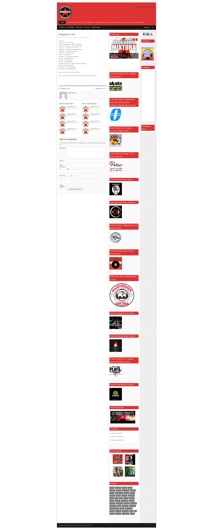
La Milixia (132, 498)
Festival (118, 495)
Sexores (112, 513)
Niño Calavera (128, 508)
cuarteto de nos (118, 493)
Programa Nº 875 (71, 114)
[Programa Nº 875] (62, 116)
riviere (131, 511)
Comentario (63, 148)
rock (135, 511)
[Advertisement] (147, 96)
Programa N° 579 (65, 88)
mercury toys (132, 505)
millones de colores (114, 508)
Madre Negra (133, 503)
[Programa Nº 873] (62, 131)
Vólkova (132, 513)
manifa (119, 505)
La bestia (126, 498)
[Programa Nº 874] (62, 124)
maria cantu (125, 505)
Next (136, 39)
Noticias (87, 27)
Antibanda (124, 487)
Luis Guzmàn (120, 503)
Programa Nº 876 (71, 106)
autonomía (112, 490)
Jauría (116, 498)
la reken (112, 500)
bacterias (118, 490)
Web (68, 169)
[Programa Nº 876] (62, 109)
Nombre (62, 161)
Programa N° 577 (100, 88)
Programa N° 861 (81, 22)
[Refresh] (72, 175)
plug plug (112, 511)
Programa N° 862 (71, 22)
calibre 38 (133, 490)
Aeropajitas (117, 487)
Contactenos (95, 27)
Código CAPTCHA (62, 186)
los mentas (131, 500)
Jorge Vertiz (70, 37)
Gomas (111, 498)
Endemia (132, 493)
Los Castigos (124, 500)
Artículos (79, 27)
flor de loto (124, 495)
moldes (122, 508)
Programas (70, 27)
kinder (120, 498)
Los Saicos (112, 503)
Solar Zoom (118, 513)
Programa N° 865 (101, 22)
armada (130, 487)
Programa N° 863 (110, 22)
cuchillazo (126, 493)
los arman (117, 500)
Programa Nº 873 (71, 128)
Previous (133, 39)
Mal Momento (113, 505)
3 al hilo (112, 487)
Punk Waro (118, 511)
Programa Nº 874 (71, 121)
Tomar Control (125, 513)
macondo (126, 503)
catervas (112, 493)
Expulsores (112, 495)
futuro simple (131, 495)
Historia (62, 27)
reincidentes (125, 511)
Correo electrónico (62, 166)
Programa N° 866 (91, 22)
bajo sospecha (125, 490)
